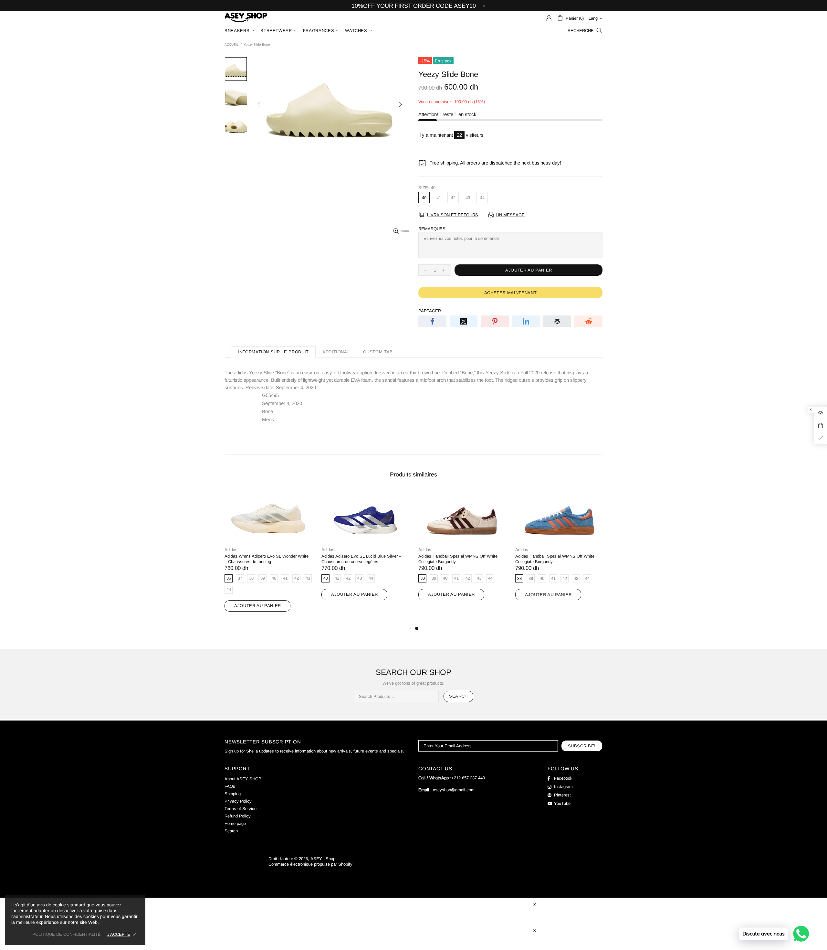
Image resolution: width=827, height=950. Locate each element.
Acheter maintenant (510, 292)
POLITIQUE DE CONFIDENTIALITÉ (66, 934)
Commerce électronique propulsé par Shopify (310, 864)
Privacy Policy (238, 801)
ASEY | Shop (246, 18)
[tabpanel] (462, 551)
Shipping (233, 793)
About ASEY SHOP (243, 778)
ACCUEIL (232, 44)
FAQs (230, 786)
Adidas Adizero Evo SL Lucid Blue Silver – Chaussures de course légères (361, 559)
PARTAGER (429, 310)
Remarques (431, 228)
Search (458, 696)
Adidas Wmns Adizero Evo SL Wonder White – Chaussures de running (267, 559)
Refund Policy (238, 816)
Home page (235, 823)
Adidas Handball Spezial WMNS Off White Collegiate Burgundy (457, 559)
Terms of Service (240, 808)
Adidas (231, 549)
